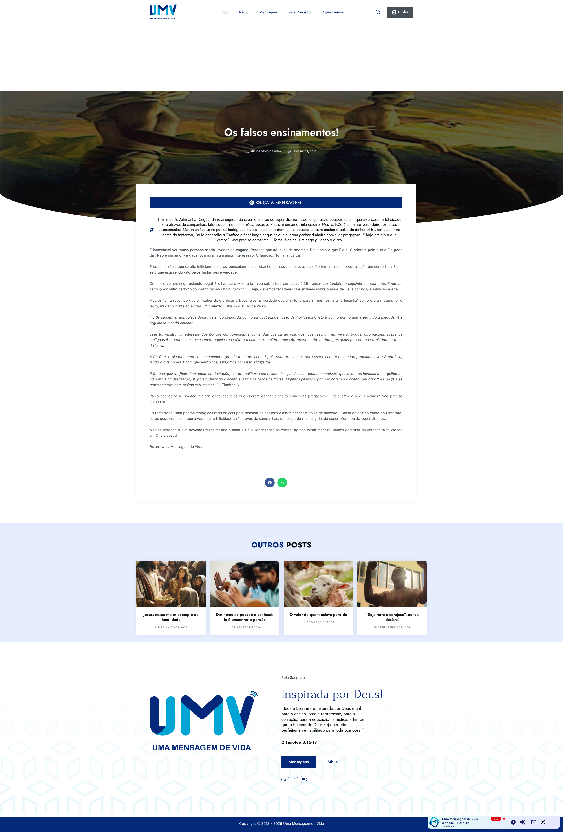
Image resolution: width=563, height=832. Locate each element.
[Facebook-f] (294, 779)
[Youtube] (303, 779)
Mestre (327, 224)
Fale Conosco (300, 12)
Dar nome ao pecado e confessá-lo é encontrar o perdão (245, 617)
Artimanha (187, 219)
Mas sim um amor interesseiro (295, 224)
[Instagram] (285, 779)
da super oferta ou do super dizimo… (270, 219)
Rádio (243, 12)
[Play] (513, 822)
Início (224, 12)
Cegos (204, 219)
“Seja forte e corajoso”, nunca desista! (392, 617)
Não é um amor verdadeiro (357, 224)
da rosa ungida (224, 219)
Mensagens (268, 12)
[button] (270, 482)
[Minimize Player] (543, 822)
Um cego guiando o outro (320, 240)
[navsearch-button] (378, 11)
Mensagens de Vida (265, 151)
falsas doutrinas (220, 224)
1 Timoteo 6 (167, 219)
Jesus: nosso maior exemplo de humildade (171, 617)
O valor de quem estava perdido (318, 614)
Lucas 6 (261, 224)
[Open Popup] (533, 822)
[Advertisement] (281, 58)
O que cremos (333, 12)
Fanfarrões (244, 224)
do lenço (310, 219)
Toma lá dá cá (285, 240)
